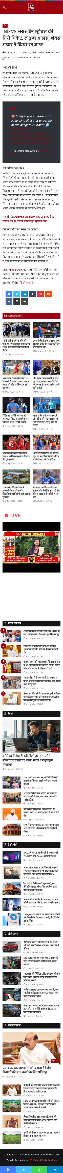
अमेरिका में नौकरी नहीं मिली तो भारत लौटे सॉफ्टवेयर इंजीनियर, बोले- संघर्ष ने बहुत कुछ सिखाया (28, 760)
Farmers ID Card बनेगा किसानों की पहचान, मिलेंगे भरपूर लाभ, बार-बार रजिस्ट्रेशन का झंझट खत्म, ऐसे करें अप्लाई (42, 1104)
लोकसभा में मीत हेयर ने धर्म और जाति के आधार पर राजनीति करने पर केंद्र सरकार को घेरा (41, 649)
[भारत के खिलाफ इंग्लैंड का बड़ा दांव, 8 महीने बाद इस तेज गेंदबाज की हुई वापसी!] (16, 442)
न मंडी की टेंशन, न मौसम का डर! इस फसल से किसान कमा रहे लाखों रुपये (42, 1134)
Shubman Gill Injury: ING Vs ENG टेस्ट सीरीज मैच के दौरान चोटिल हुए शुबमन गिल (28, 219)
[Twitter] (16, 294)
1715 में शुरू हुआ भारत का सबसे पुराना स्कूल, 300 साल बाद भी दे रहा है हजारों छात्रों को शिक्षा (41, 828)
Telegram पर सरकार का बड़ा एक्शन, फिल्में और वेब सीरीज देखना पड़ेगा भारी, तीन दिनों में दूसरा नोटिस (42, 918)
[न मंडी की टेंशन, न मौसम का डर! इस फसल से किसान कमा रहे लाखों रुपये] (12, 1137)
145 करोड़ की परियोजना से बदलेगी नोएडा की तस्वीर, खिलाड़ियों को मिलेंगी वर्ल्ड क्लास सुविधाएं (16, 492)
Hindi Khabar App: (13, 270)
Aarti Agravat (11, 52)
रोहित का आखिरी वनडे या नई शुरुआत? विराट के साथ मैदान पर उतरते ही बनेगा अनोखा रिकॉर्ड (16, 419)
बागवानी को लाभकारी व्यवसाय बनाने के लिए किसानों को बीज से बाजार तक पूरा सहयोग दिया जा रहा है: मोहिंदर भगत (42, 1088)
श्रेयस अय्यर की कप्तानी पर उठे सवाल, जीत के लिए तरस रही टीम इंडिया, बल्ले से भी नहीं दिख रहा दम (46, 492)
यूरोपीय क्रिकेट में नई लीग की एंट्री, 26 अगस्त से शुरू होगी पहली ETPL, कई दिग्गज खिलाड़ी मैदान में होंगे (16, 345)
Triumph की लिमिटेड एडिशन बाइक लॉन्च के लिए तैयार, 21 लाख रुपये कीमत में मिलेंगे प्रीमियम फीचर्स (42, 977)
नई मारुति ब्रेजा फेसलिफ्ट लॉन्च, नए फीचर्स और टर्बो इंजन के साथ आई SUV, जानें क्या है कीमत (41, 945)
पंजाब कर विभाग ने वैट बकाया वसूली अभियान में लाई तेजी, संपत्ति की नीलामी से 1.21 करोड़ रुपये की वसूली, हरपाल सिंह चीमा (42, 697)
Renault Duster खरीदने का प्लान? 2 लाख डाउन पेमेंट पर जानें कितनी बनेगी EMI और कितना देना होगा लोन (41, 1009)
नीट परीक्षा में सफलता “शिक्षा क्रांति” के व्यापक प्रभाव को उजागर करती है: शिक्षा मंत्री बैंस (41, 812)
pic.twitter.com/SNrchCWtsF (30, 142)
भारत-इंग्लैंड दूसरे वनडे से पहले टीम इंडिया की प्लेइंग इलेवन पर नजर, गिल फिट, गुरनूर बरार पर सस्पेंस (45, 420)
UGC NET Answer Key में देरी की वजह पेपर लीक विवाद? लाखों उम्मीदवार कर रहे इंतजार (40, 781)
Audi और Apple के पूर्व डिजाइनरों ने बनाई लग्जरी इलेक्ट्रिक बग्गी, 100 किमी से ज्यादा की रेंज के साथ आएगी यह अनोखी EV (41, 871)
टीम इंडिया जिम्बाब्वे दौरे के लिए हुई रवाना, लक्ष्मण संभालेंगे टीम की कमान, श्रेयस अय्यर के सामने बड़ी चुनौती (46, 383)
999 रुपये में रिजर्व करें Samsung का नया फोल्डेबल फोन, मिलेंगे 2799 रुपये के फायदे (42, 901)
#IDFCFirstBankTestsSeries (29, 133)
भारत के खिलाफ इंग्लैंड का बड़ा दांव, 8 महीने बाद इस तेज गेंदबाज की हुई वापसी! (16, 456)
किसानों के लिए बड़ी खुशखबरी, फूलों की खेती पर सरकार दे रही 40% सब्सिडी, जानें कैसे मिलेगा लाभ (40, 1120)
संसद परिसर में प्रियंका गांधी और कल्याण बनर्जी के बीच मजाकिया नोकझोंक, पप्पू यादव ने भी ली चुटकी (42, 681)
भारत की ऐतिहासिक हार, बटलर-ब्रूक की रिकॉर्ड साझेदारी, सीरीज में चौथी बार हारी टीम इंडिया (46, 456)
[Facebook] (9, 294)
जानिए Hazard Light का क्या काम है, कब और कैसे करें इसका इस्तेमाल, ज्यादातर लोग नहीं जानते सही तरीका (41, 993)
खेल (5, 25)
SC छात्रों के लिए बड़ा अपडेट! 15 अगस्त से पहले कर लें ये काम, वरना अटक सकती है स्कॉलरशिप (40, 797)
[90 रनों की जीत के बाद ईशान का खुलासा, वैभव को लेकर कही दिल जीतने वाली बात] (47, 330)
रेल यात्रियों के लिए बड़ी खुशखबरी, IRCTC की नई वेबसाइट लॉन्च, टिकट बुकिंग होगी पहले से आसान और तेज (41, 887)
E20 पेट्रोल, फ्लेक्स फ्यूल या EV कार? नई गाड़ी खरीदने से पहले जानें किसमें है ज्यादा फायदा (41, 961)
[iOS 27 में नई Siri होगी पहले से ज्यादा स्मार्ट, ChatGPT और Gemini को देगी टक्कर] (12, 857)
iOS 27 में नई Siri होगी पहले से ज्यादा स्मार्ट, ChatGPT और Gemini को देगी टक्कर (41, 854)
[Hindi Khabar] (31, 7)
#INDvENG (43, 138)
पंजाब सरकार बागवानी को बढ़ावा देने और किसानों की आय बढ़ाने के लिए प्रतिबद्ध (27, 1070)
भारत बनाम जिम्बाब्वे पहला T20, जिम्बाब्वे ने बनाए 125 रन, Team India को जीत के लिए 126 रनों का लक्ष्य (16, 383)
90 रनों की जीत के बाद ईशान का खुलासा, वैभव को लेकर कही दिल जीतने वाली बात (46, 344)
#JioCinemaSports (23, 138)
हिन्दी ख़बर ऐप (27, 283)
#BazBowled (19, 129)
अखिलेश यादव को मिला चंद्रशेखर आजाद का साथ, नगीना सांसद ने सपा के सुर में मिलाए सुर (42, 633)
